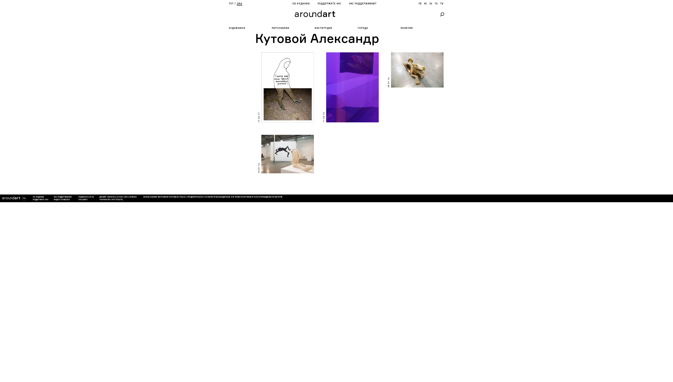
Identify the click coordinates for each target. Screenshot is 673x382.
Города (363, 28)
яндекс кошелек (62, 199)
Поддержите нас (329, 3)
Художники (237, 28)
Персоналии (280, 28)
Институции (323, 28)
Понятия (406, 28)
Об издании (301, 3)
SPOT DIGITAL (117, 199)
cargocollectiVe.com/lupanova (122, 197)
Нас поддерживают (362, 3)
